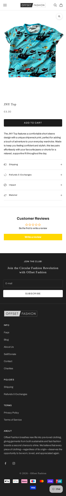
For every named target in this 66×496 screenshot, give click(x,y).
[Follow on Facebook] (5, 463)
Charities (8, 368)
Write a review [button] (33, 237)
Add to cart (33, 123)
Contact (8, 361)
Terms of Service (13, 419)
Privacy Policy (11, 412)
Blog (6, 339)
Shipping (8, 387)
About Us (9, 347)
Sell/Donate (10, 354)
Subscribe (33, 293)
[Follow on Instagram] (13, 463)
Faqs (6, 332)
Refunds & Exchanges (15, 394)
